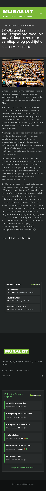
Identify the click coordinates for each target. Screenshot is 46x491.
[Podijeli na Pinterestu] (18, 46)
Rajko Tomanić (30, 25)
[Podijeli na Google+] (23, 46)
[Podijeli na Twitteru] (14, 46)
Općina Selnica (13, 435)
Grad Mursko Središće (16, 403)
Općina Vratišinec (14, 456)
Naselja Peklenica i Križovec (18, 424)
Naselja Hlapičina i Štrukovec (19, 414)
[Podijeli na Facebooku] (9, 46)
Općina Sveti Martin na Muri (18, 445)
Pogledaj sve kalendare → (23, 467)
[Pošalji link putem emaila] (29, 46)
